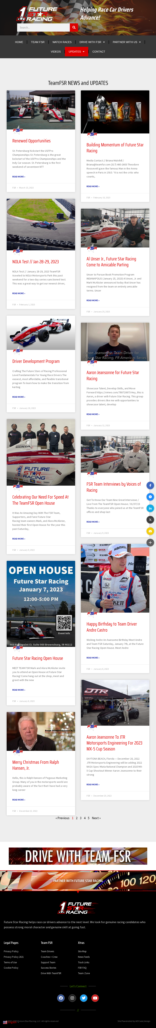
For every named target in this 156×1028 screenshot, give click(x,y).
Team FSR (47, 942)
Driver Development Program (36, 361)
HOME (19, 42)
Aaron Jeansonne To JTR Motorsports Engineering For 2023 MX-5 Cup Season (114, 743)
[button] (150, 485)
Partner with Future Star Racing (78, 881)
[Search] (74, 27)
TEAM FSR (38, 42)
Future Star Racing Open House (37, 658)
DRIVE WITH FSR (90, 42)
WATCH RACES (62, 42)
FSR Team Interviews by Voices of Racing (114, 487)
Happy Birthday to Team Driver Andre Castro (112, 627)
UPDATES (75, 51)
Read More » (18, 176)
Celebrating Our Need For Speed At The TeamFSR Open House (40, 500)
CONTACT (98, 51)
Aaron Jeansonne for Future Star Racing (113, 375)
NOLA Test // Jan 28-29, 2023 (35, 261)
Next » (96, 818)
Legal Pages (11, 942)
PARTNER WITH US (125, 42)
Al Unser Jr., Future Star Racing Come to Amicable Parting (111, 261)
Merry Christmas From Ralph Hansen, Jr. (35, 765)
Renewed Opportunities (31, 140)
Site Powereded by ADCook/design (134, 1021)
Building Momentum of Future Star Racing (115, 147)
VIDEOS (56, 51)
